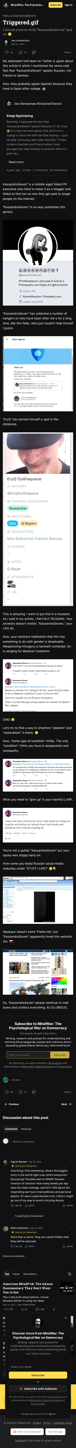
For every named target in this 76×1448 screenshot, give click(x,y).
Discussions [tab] (30, 1274)
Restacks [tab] (26, 1129)
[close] (66, 1318)
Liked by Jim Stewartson (26, 1166)
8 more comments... (14, 1256)
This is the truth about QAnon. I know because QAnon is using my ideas (26, 1298)
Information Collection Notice (44, 1400)
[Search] (69, 1274)
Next (64, 1104)
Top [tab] (7, 1274)
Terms (47, 1422)
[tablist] (18, 1129)
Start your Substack (29, 1431)
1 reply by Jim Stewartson (29, 1216)
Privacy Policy (38, 1403)
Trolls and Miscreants (19, 15)
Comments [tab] (11, 1129)
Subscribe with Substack (40, 1388)
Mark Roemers (19, 1228)
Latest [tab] (16, 1274)
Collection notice (62, 1422)
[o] (67, 1288)
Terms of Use (55, 1396)
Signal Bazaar (19, 1161)
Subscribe (55, 5)
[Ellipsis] (71, 1161)
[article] (38, 1296)
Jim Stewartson (20, 40)
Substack (20, 1440)
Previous (14, 1104)
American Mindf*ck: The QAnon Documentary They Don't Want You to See (28, 1288)
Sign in (68, 5)
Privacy (37, 1422)
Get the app (55, 1431)
